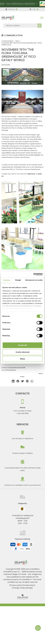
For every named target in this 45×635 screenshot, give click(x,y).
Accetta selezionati (22, 352)
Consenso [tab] (6, 280)
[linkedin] (13, 381)
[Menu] (41, 18)
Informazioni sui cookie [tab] (34, 280)
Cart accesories (10, 370)
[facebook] (18, 381)
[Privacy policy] (15, 585)
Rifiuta (22, 359)
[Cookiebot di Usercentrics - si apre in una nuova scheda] (33, 274)
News (17, 41)
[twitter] (22, 381)
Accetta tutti (22, 345)
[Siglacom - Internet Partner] (22, 598)
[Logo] (9, 18)
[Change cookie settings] (22, 588)
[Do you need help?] (38, 628)
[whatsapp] (32, 381)
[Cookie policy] (29, 585)
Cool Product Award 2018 (16, 368)
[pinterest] (27, 381)
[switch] (40, 322)
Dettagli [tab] (18, 280)
